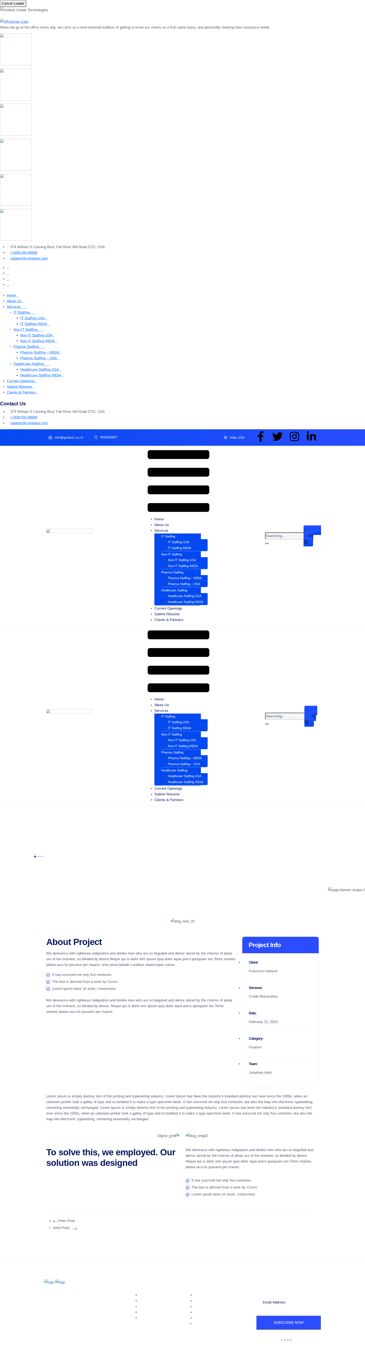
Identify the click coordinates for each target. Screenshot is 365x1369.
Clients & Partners (21, 392)
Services (14, 307)
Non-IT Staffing (25, 330)
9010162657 (108, 437)
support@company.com (29, 258)
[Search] (266, 543)
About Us (14, 301)
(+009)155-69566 (23, 253)
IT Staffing (22, 312)
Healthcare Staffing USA (39, 370)
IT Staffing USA (32, 318)
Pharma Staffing (26, 347)
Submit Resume (19, 387)
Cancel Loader (13, 3)
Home (11, 295)
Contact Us (148, 1318)
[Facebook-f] (260, 436)
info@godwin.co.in (68, 437)
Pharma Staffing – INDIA (39, 352)
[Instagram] (294, 436)
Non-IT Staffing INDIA (37, 341)
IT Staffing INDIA (33, 324)
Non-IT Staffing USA (36, 335)
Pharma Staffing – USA (38, 358)
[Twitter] (277, 436)
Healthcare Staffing (29, 364)
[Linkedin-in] (311, 436)
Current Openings (21, 381)
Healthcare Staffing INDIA (40, 375)
